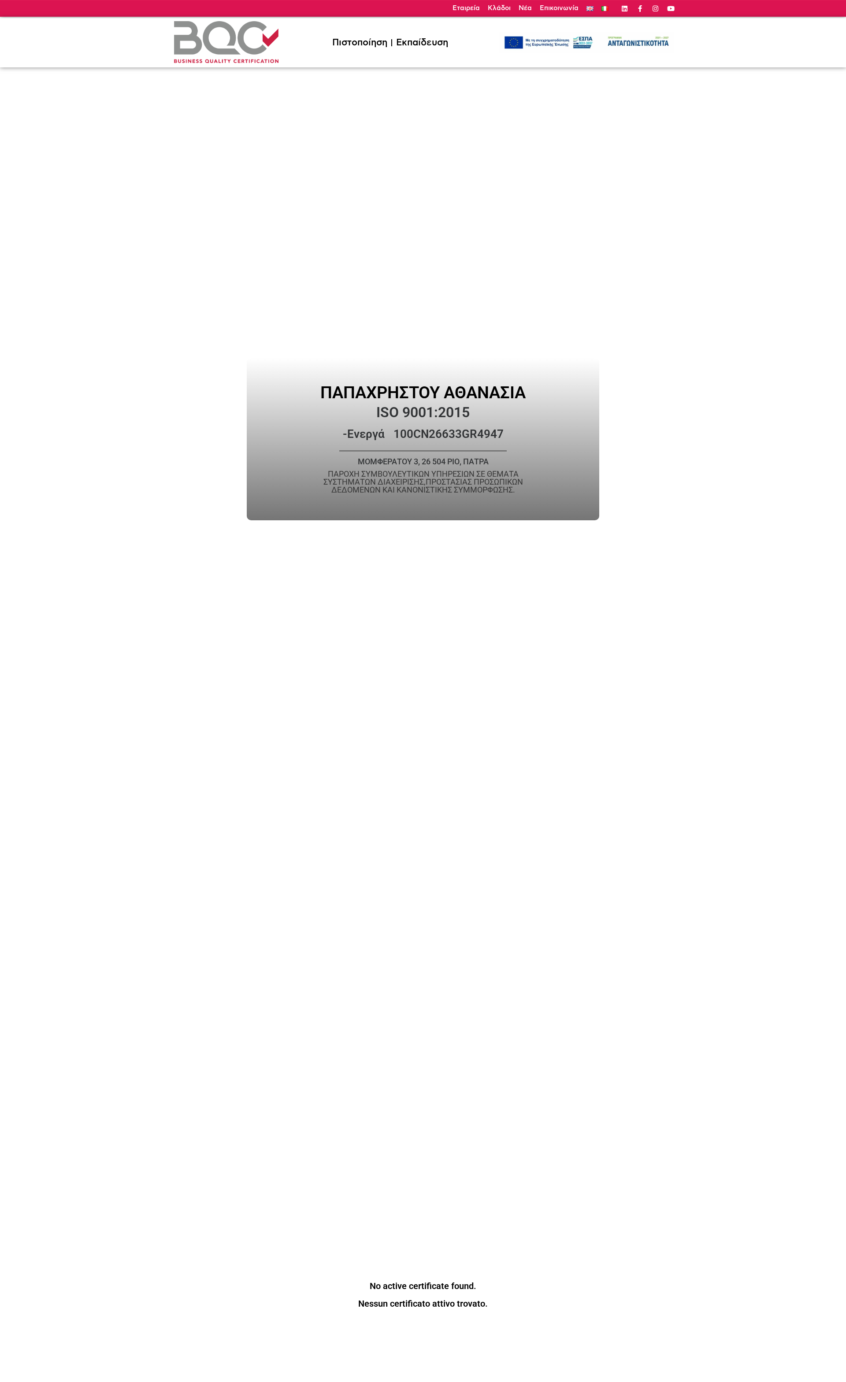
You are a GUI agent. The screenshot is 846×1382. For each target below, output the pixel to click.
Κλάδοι (499, 8)
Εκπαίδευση (422, 42)
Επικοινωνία (559, 8)
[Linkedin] (624, 8)
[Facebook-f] (640, 8)
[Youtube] (671, 8)
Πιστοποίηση (359, 42)
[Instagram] (655, 8)
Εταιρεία (466, 8)
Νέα (525, 8)
